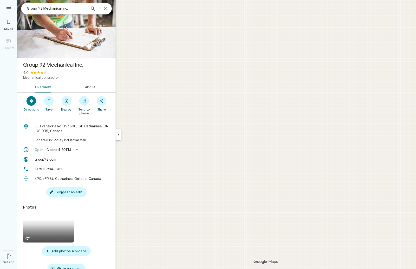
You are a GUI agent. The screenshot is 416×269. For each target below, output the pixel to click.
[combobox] (56, 8)
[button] (66, 150)
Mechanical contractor (41, 77)
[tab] (41, 86)
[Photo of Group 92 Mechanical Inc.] (66, 29)
